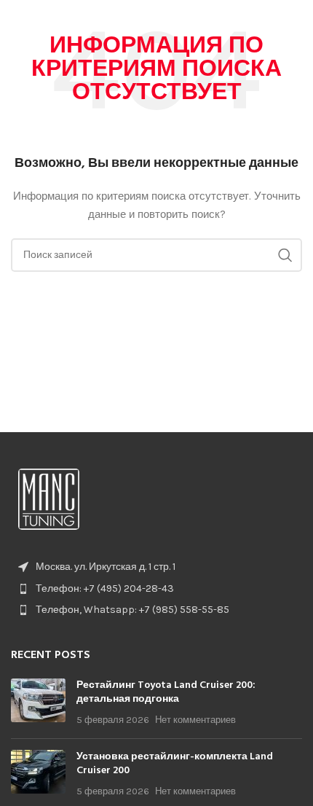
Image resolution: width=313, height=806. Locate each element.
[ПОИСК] (285, 255)
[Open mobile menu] (294, 21)
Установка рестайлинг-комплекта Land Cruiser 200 (174, 764)
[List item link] (156, 589)
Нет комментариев (195, 719)
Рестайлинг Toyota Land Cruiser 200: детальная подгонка (165, 692)
